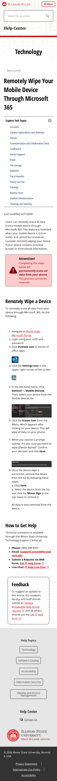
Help (13, 70)
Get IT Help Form (30, 563)
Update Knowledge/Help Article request (26, 606)
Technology (28, 649)
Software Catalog (28, 660)
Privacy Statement (26, 764)
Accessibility (28, 671)
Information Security (28, 682)
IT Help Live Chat (35, 567)
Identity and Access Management (28, 694)
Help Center (15, 28)
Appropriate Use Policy (26, 769)
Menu (50, 4)
